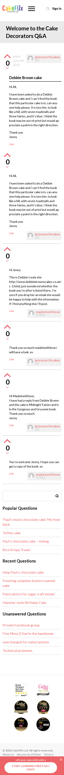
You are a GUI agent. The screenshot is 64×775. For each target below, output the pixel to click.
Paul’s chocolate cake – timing (26, 541)
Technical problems (17, 650)
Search (57, 496)
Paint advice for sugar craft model (29, 594)
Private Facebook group (21, 625)
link (11, 144)
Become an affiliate (29, 754)
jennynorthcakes (47, 57)
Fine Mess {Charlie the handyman (28, 633)
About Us (8, 754)
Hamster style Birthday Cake (24, 602)
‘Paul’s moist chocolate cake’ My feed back (31, 521)
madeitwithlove (48, 312)
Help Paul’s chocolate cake (23, 572)
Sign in (56, 8)
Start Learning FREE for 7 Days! (31, 767)
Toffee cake (12, 533)
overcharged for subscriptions (26, 642)
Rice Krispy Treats (16, 550)
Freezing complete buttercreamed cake (29, 583)
